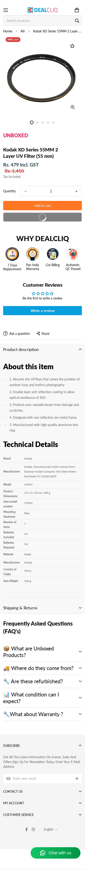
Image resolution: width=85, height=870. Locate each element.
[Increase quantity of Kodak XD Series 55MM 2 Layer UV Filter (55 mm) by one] (76, 191)
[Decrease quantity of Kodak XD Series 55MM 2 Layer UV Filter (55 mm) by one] (25, 191)
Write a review (43, 310)
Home (7, 31)
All (23, 31)
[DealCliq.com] (42, 10)
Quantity (9, 191)
